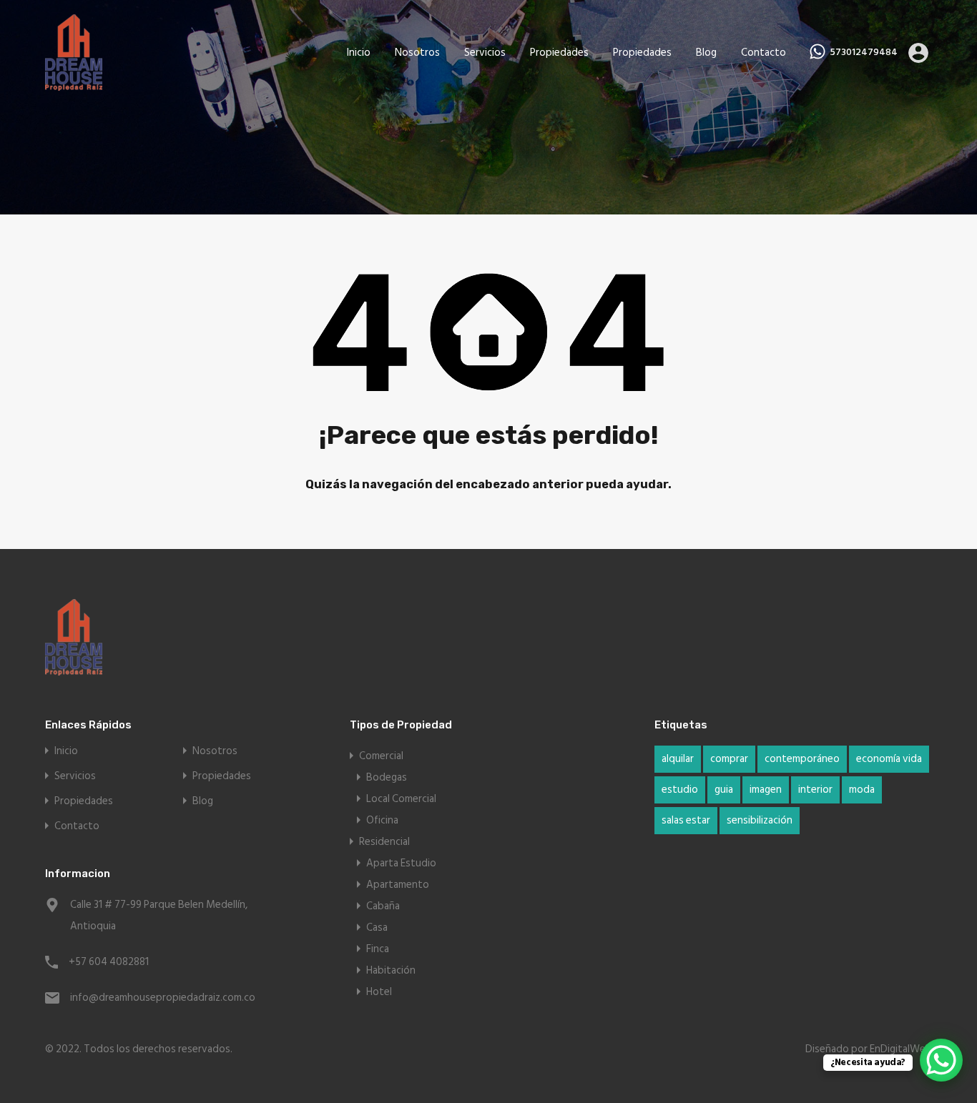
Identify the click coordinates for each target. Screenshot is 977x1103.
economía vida (889, 759)
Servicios (485, 52)
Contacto (763, 52)
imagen (766, 789)
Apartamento (397, 885)
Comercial (381, 756)
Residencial (384, 842)
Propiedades (559, 52)
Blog (706, 52)
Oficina (382, 820)
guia (724, 789)
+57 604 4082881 (109, 962)
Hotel (379, 992)
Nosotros (417, 52)
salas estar (686, 820)
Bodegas (386, 777)
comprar (729, 759)
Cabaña (383, 906)
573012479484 (864, 52)
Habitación (391, 970)
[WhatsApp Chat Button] (941, 1060)
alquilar (678, 759)
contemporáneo (802, 759)
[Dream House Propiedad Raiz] (73, 84)
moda (862, 789)
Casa (377, 927)
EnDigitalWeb (901, 1049)
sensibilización (759, 820)
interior (815, 789)
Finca (377, 949)
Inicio (358, 52)
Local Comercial (401, 799)
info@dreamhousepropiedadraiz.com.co (159, 997)
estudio (680, 789)
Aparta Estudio (401, 863)
